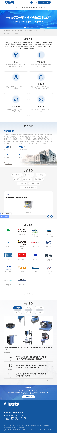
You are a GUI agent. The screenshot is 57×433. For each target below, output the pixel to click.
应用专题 (17, 308)
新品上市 (28, 312)
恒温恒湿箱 (7, 34)
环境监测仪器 (27, 179)
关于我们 (38, 7)
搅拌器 (22, 31)
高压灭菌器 (43, 31)
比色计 (37, 31)
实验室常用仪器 (16, 175)
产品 (12, 7)
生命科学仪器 (39, 179)
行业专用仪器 (22, 183)
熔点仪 (26, 31)
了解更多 (8, 163)
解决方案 (16, 7)
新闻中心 (28, 7)
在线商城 (33, 7)
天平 (18, 31)
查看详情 (29, 212)
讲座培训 (17, 312)
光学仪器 (16, 179)
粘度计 (14, 31)
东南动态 (39, 312)
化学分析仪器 (41, 175)
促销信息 (28, 308)
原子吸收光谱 (14, 34)
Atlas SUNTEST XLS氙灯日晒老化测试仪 (16, 197)
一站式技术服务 (28, 388)
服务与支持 (22, 7)
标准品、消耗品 (34, 183)
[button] (24, 27)
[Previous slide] (48, 216)
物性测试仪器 (29, 175)
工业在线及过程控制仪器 (28, 188)
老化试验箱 (32, 31)
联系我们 (43, 7)
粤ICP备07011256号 (47, 430)
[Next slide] (51, 216)
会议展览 (39, 308)
